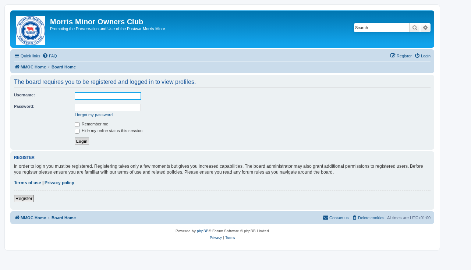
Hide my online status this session (111, 130)
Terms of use (27, 182)
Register (23, 198)
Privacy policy (59, 182)
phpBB (203, 231)
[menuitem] (49, 55)
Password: (24, 106)
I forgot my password (94, 115)
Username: (24, 95)
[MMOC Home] (31, 29)
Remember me (94, 124)
